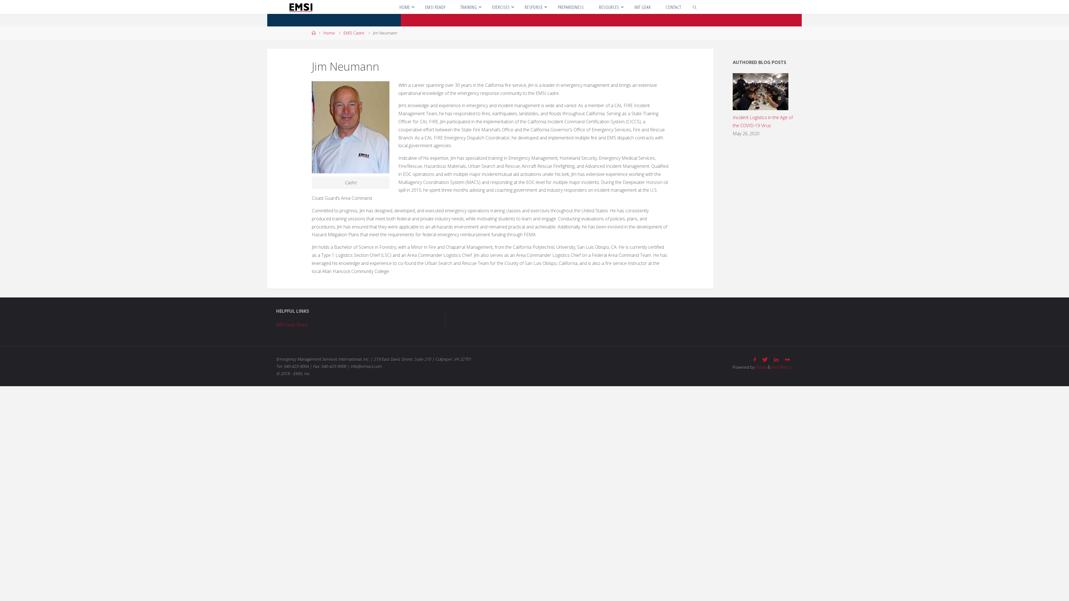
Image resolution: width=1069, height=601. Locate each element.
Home (329, 33)
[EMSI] (301, 7)
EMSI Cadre (354, 33)
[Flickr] (787, 360)
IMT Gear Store (291, 325)
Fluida (760, 367)
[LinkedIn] (776, 360)
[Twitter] (765, 360)
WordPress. (782, 367)
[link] (695, 7)
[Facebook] (755, 360)
